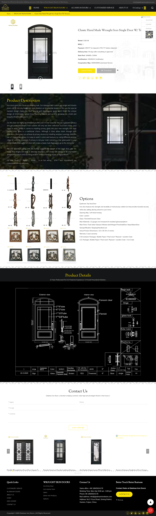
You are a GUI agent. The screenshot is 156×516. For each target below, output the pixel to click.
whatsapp (148, 28)
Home (9, 14)
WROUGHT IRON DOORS (54, 8)
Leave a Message (78, 427)
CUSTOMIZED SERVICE (104, 8)
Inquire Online (86, 70)
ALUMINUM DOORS (80, 8)
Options (46, 499)
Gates (45, 492)
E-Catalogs (137, 8)
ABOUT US (123, 8)
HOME (36, 8)
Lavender (148, 24)
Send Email (149, 20)
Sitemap (120, 500)
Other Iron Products (50, 496)
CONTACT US (11, 504)
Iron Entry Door (48, 486)
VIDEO (9, 498)
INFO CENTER (11, 501)
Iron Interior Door (49, 489)
